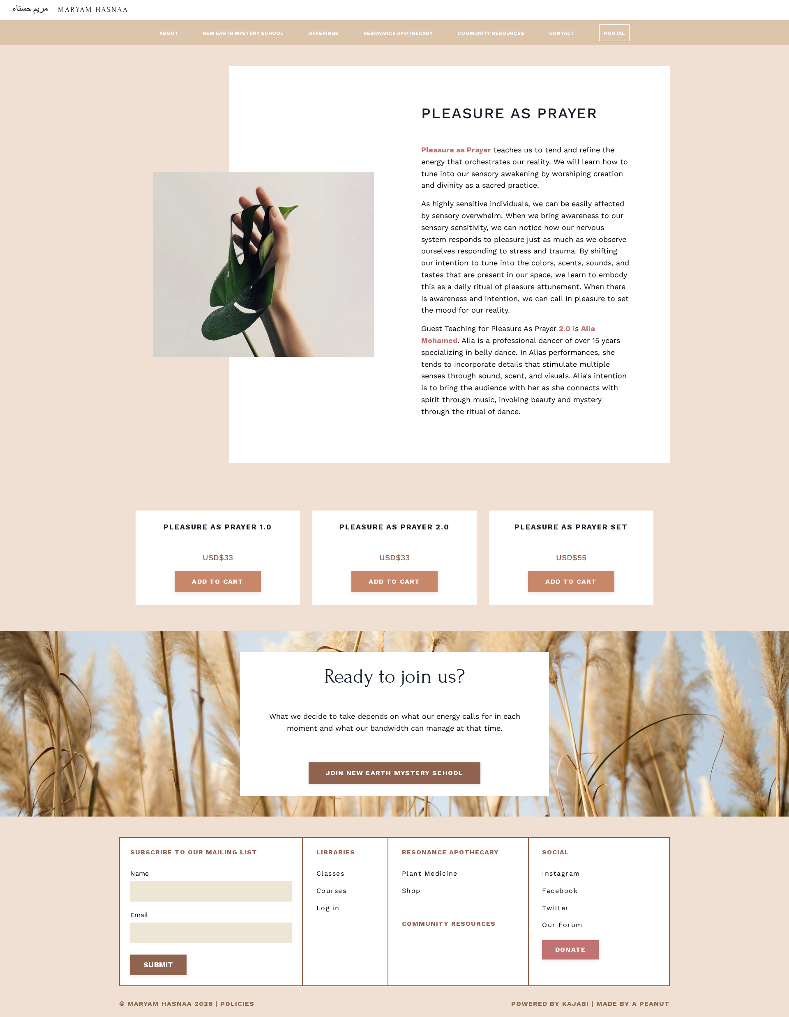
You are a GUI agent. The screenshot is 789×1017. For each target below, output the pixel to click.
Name (139, 873)
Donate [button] (570, 949)
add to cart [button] (217, 581)
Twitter (555, 908)
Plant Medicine (430, 873)
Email (139, 915)
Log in (328, 908)
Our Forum (562, 925)
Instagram (561, 873)
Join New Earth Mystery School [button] (395, 773)
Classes (330, 873)
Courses (331, 891)
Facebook (560, 891)
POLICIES (237, 1004)
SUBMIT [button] (158, 964)
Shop (411, 891)
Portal (614, 33)
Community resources (449, 923)
